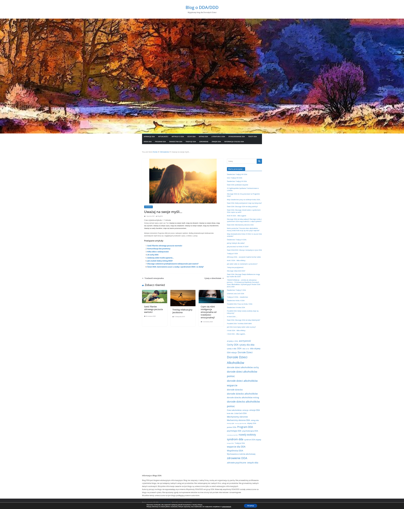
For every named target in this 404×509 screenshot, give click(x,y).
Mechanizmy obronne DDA (238, 420)
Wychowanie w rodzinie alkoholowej (241, 454)
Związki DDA (216, 142)
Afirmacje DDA (149, 136)
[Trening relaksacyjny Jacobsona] (182, 291)
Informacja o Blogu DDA (234, 142)
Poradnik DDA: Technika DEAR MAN (239, 324)
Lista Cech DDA (240, 413)
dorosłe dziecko (235, 389)
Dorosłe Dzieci (245, 352)
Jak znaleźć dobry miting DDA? (160, 261)
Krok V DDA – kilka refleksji (236, 260)
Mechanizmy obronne (237, 416)
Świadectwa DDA (175, 142)
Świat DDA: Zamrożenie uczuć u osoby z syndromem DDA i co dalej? (175, 267)
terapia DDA (230, 443)
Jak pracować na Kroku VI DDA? (238, 247)
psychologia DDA (234, 431)
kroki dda (230, 413)
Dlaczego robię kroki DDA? (236, 271)
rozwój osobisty (247, 434)
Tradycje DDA (191, 142)
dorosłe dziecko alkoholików (242, 393)
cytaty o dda (231, 348)
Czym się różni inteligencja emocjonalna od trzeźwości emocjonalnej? (208, 312)
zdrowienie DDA (237, 458)
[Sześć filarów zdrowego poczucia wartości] (154, 291)
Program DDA (160, 142)
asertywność (245, 340)
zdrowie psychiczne (236, 462)
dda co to (245, 349)
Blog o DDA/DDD (202, 7)
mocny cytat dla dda (240, 423)
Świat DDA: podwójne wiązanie (237, 185)
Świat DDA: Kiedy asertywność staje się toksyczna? (244, 203)
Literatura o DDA (218, 136)
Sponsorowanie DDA (236, 136)
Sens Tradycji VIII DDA (234, 178)
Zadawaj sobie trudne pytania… (160, 258)
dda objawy (255, 348)
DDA (239, 348)
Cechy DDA (191, 136)
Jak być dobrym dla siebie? (236, 243)
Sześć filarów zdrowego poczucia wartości (164, 246)
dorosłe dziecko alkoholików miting (243, 397)
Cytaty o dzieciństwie (212, 278)
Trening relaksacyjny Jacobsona (182, 311)
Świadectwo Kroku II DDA (236, 300)
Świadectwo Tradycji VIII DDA (237, 174)
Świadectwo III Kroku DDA (236, 307)
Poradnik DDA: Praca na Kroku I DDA (239, 304)
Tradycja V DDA (232, 253)
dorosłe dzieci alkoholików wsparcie (242, 383)
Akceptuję (250, 506)
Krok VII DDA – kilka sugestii (236, 216)
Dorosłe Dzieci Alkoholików (237, 360)
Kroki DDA (148, 142)
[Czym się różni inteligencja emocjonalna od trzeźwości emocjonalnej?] (211, 291)
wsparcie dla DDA (236, 446)
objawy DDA (251, 423)
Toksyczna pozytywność (235, 267)
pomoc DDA (231, 427)
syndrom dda (235, 439)
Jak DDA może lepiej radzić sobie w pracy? (241, 327)
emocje (246, 410)
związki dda (252, 462)
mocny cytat (230, 423)
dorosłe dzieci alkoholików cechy (243, 367)
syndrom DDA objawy (252, 439)
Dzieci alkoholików (234, 410)
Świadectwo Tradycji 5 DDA (236, 290)
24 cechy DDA (152, 255)
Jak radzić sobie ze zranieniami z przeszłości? (242, 264)
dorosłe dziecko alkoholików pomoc (243, 404)
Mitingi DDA (203, 136)
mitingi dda (255, 420)
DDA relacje (232, 352)
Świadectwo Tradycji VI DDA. (237, 240)
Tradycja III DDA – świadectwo (237, 297)
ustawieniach (226, 507)
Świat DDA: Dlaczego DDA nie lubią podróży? (242, 207)
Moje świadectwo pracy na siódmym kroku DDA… (244, 200)
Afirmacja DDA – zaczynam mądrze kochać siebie (244, 257)
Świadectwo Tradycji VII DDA (237, 181)
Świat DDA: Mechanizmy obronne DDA (240, 225)
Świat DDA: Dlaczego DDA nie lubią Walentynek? (243, 320)
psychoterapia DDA (250, 431)
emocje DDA (254, 410)
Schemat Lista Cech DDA (235, 294)
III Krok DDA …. (232, 317)
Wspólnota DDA (235, 450)
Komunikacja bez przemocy (158, 248)
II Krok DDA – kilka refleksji (236, 330)
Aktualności (163, 136)
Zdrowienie (203, 142)
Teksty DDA (252, 136)
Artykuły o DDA (178, 136)
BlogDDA (160, 216)
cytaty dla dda (246, 344)
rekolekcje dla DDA (232, 435)
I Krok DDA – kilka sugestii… (236, 334)
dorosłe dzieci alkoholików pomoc (242, 374)
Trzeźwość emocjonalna (154, 278)
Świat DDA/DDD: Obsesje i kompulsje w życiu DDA (244, 250)
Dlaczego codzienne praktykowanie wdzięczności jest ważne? (173, 264)
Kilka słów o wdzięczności (158, 252)
